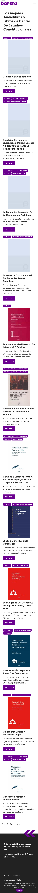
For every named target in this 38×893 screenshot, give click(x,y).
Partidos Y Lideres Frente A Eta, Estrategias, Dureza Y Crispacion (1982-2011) (17, 479)
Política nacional (20, 372)
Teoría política (19, 173)
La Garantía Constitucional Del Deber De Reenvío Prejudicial (17, 278)
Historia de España (20, 98)
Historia (7, 98)
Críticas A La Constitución (17, 76)
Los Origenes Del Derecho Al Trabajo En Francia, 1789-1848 (18, 605)
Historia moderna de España (15, 101)
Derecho (7, 38)
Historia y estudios (20, 565)
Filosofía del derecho (21, 695)
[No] (36, 887)
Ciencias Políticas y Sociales (15, 170)
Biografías (8, 630)
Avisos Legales (9, 880)
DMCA (19, 880)
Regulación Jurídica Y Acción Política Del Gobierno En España (18, 411)
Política (7, 173)
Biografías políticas (23, 630)
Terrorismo (17, 439)
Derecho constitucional (22, 38)
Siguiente (15, 824)
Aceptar (19, 890)
